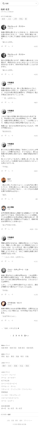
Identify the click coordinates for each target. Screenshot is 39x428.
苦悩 (20, 19)
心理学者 (10, 28)
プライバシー (28, 420)
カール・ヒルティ (7, 401)
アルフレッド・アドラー (16, 26)
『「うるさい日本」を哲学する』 (13, 257)
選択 (4, 366)
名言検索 (3, 414)
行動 (26, 356)
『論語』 (4, 195)
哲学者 (10, 84)
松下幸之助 (5, 380)
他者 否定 (13, 348)
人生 (9, 19)
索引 (16, 420)
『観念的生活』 (6, 131)
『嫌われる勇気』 (7, 42)
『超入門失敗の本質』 (9, 225)
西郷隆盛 (4, 392)
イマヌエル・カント (15, 303)
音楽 (27, 366)
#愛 (36, 199)
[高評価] (2, 46)
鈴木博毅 (11, 207)
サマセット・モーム (8, 386)
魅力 (7, 356)
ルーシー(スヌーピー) (9, 383)
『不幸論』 (5, 167)
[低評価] (5, 46)
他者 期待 (4, 348)
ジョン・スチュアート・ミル (18, 269)
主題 (12, 420)
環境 (2, 356)
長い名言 (19, 408)
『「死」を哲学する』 (9, 98)
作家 (9, 209)
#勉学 (36, 102)
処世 (3, 19)
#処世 (36, 171)
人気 (8, 420)
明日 (22, 356)
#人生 (36, 261)
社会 (21, 366)
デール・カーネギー (8, 378)
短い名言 (11, 408)
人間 (15, 19)
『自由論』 (5, 290)
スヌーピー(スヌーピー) (9, 398)
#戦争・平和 (34, 229)
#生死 (36, 46)
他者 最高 (29, 348)
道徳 (15, 366)
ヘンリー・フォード (8, 375)
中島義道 (11, 82)
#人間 (36, 294)
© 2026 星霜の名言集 (19, 424)
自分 (9, 366)
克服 (17, 356)
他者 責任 (21, 348)
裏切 (12, 356)
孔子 (9, 179)
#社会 (36, 320)
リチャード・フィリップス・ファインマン (16, 389)
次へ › (26, 336)
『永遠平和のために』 (9, 316)
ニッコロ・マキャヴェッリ (10, 395)
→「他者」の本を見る (9, 328)
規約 (21, 420)
